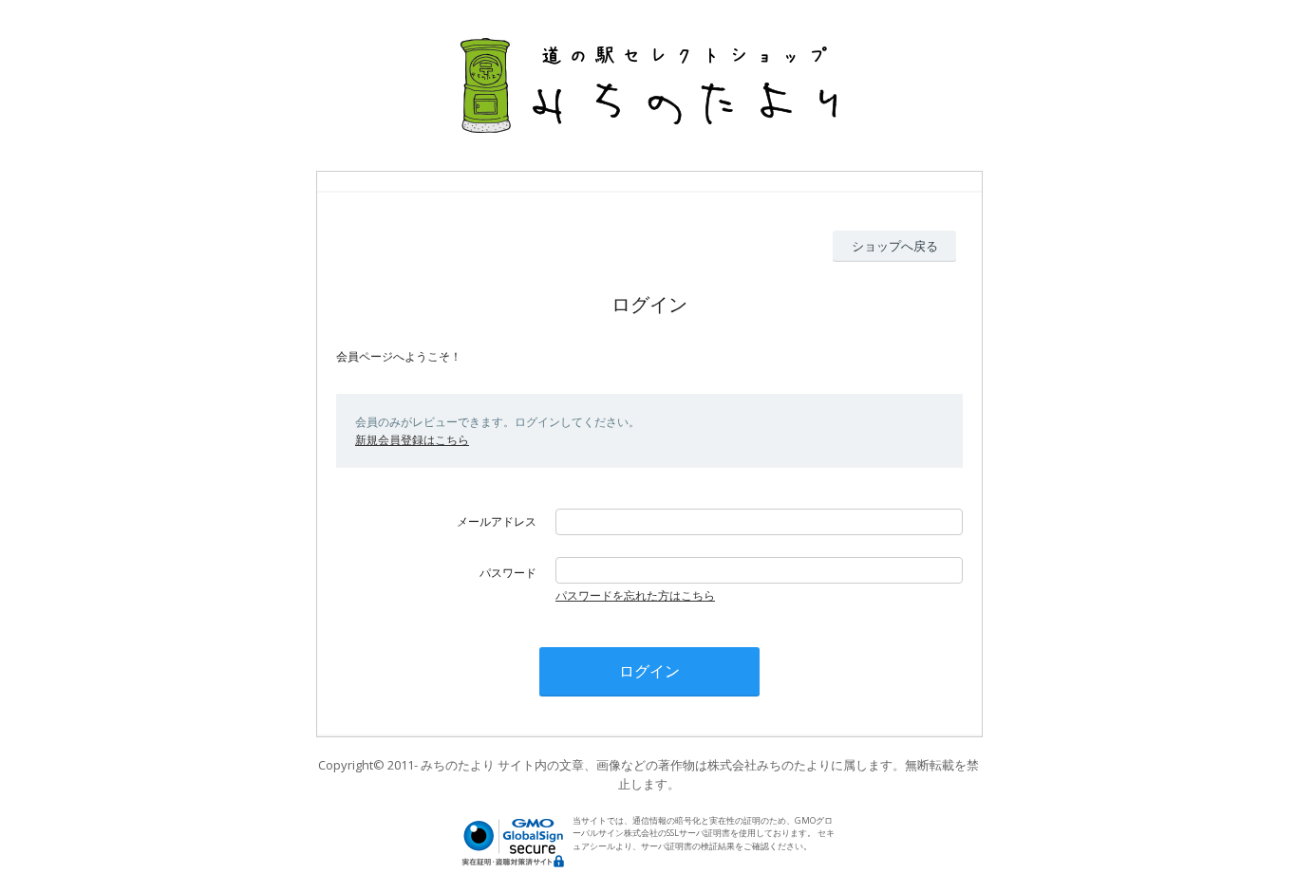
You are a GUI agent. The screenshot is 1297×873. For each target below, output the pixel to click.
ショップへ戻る (895, 245)
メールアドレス (496, 521)
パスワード (507, 573)
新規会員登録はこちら (412, 440)
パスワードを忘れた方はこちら (635, 595)
